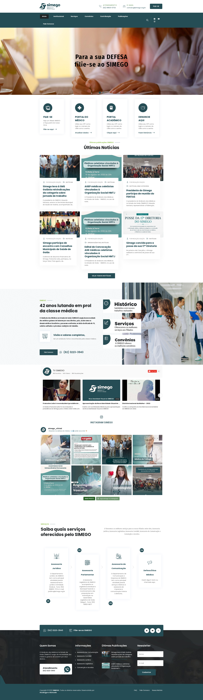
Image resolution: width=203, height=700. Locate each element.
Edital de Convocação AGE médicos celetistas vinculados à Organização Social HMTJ (100, 251)
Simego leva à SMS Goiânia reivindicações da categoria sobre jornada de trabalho (56, 191)
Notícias (69, 182)
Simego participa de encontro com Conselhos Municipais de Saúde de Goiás (57, 247)
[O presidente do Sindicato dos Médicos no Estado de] (147, 480)
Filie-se (156, 6)
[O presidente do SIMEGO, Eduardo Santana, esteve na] (117, 449)
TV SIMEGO (58, 370)
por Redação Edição (53, 182)
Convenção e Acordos (85, 667)
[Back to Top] (198, 696)
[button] (100, 93)
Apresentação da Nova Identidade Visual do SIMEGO (101, 403)
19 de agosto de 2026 (119, 659)
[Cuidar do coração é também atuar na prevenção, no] (117, 480)
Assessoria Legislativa (85, 664)
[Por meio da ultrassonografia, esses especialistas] (55, 449)
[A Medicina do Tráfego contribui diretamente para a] (147, 449)
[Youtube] (158, 19)
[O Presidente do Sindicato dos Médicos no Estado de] (55, 480)
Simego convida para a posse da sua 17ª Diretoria (141, 244)
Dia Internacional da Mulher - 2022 (136, 403)
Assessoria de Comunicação (87, 652)
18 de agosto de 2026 (119, 671)
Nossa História (157, 690)
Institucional (58, 16)
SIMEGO (56, 690)
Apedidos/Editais (94, 243)
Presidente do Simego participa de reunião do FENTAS (140, 193)
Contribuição (105, 16)
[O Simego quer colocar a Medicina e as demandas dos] (86, 449)
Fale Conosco (48, 24)
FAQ (135, 690)
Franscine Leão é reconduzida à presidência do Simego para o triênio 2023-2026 (61, 403)
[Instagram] (154, 21)
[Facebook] (154, 19)
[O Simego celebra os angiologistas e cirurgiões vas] (86, 480)
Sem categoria (143, 186)
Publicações (123, 16)
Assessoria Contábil (84, 656)
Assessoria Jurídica (84, 660)
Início (44, 16)
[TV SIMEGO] (47, 371)
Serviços (74, 16)
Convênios (89, 16)
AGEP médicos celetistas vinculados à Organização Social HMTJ (121, 666)
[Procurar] (147, 20)
